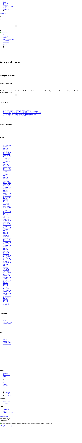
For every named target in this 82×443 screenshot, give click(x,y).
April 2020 (6, 217)
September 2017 (7, 262)
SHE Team (6, 403)
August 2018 (6, 246)
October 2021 (6, 194)
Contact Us (6, 9)
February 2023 (7, 183)
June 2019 (5, 232)
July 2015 (5, 299)
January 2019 (6, 239)
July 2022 (5, 190)
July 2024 (5, 162)
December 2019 (7, 223)
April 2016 (6, 287)
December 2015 (7, 291)
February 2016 (7, 290)
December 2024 (7, 155)
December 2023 (7, 170)
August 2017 (6, 264)
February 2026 (7, 145)
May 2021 (5, 201)
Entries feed (6, 341)
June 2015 (5, 300)
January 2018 (6, 257)
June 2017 (5, 267)
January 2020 (6, 222)
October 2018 (6, 243)
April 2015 (6, 303)
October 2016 (6, 278)
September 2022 (7, 187)
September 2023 (7, 172)
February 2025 (7, 152)
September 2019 (7, 228)
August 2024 (6, 161)
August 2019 (6, 229)
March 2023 (6, 181)
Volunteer (5, 384)
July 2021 (5, 199)
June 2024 (5, 164)
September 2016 (7, 280)
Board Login (6, 401)
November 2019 (7, 225)
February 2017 (7, 272)
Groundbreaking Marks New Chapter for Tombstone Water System (20, 114)
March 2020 (6, 219)
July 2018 (5, 248)
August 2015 (6, 297)
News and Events (7, 322)
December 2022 (7, 184)
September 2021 (7, 196)
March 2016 (6, 288)
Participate (5, 385)
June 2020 (5, 215)
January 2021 (6, 206)
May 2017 (5, 268)
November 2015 (7, 293)
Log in (5, 339)
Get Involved (6, 7)
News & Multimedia (8, 6)
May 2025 (5, 149)
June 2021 (5, 200)
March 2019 (6, 236)
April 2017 (6, 270)
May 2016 (5, 286)
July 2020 (5, 213)
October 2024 (6, 158)
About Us (5, 3)
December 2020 (7, 207)
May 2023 (5, 178)
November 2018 (7, 242)
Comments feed (7, 342)
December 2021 (7, 193)
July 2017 (5, 265)
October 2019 (6, 226)
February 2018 (7, 255)
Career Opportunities (8, 412)
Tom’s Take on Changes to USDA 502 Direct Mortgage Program (19, 110)
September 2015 (7, 296)
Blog (4, 320)
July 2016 (5, 283)
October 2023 (6, 171)
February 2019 (7, 238)
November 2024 (7, 157)
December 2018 (7, 241)
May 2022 (5, 191)
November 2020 (7, 209)
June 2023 (5, 177)
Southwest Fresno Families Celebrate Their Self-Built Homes (18, 116)
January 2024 (6, 168)
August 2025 (6, 146)
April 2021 (6, 203)
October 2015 (6, 294)
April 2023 (6, 180)
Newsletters (7, 395)
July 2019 (5, 230)
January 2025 (6, 154)
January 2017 (6, 274)
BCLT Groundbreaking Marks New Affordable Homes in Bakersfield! (21, 111)
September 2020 (7, 212)
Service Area (6, 375)
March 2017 (6, 271)
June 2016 (5, 284)
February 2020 (7, 220)
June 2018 (5, 249)
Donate (5, 44)
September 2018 (7, 245)
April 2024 (6, 165)
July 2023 (5, 175)
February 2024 (7, 167)
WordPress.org (7, 344)
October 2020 (6, 210)
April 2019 (6, 235)
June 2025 (5, 148)
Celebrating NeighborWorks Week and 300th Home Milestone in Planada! (22, 113)
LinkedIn (7, 393)
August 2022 (6, 188)
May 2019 (5, 233)
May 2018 (5, 251)
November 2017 (7, 259)
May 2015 (5, 301)
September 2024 (7, 159)
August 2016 (6, 281)
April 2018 (6, 252)
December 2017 (7, 258)
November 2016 (7, 277)
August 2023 (6, 174)
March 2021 (6, 204)
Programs (5, 5)
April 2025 (6, 151)
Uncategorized (7, 323)
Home (4, 2)
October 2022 (6, 186)
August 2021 (6, 197)
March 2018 (6, 254)
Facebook (7, 392)
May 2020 (5, 216)
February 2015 (7, 304)
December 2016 (7, 275)
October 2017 (6, 261)
